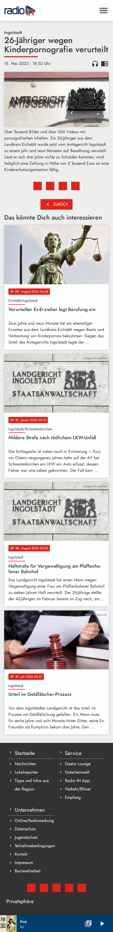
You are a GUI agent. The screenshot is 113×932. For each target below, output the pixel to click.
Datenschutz (25, 829)
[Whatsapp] (69, 888)
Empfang (73, 797)
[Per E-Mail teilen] (75, 186)
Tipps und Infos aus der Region (32, 785)
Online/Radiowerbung (34, 820)
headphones (95, 63)
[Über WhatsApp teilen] (63, 186)
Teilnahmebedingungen (34, 846)
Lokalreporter (26, 772)
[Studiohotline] (82, 888)
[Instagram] (56, 888)
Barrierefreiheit (27, 871)
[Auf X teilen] (50, 186)
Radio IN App (77, 781)
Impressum (24, 862)
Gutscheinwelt (77, 772)
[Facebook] (44, 888)
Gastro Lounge (78, 764)
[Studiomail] (31, 888)
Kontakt (21, 854)
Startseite (25, 753)
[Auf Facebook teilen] (37, 186)
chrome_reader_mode (104, 63)
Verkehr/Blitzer (78, 789)
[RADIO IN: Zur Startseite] (50, 10)
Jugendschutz (26, 837)
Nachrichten (25, 764)
